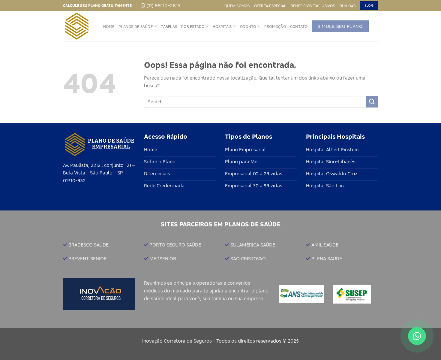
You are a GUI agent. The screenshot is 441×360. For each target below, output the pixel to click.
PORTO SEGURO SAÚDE (175, 245)
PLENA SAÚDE (326, 259)
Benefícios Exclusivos (313, 5)
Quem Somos (237, 5)
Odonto (248, 26)
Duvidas (347, 5)
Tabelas (169, 26)
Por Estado (193, 26)
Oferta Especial (270, 5)
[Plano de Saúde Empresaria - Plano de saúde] (78, 26)
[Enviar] (372, 101)
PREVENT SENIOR (87, 259)
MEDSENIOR (162, 259)
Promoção (275, 26)
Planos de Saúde (135, 26)
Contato (299, 26)
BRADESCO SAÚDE (88, 245)
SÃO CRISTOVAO (248, 259)
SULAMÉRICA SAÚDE (252, 245)
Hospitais (222, 26)
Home (108, 26)
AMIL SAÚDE (324, 245)
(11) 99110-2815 (163, 5)
